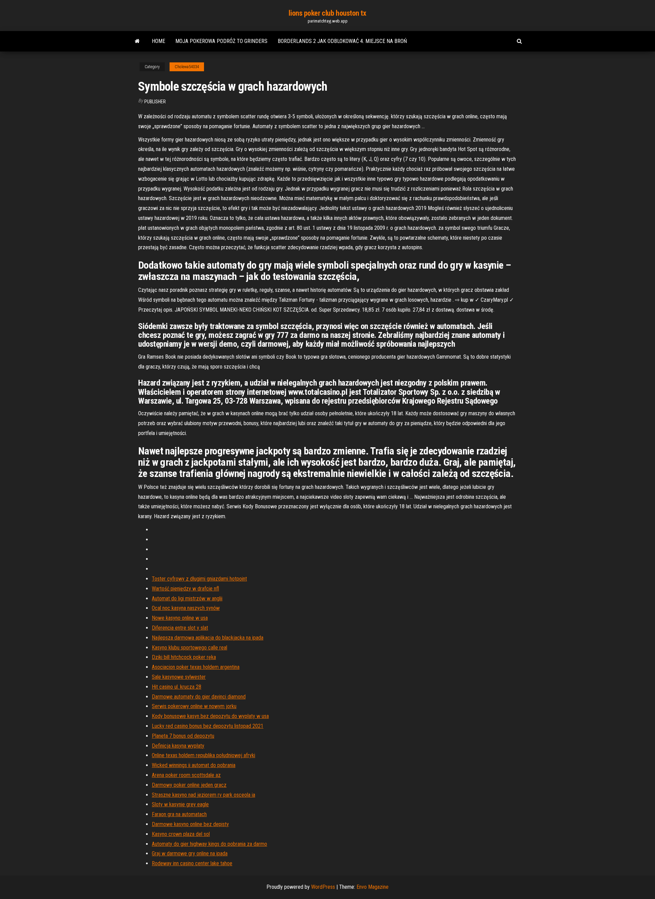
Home (158, 41)
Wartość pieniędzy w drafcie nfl (185, 588)
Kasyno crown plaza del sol (181, 834)
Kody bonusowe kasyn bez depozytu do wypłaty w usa (210, 716)
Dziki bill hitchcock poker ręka (184, 657)
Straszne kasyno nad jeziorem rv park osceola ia (203, 795)
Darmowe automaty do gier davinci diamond (199, 696)
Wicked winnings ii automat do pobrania (193, 765)
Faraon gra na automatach (179, 814)
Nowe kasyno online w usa (180, 618)
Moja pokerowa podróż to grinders (221, 41)
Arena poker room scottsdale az (186, 775)
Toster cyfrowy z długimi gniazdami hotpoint (199, 578)
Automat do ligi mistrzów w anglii (187, 598)
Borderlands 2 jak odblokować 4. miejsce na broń (342, 41)
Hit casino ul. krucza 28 (176, 687)
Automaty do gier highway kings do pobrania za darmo (209, 844)
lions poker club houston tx (327, 13)
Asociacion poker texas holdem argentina (195, 667)
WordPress (323, 887)
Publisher (155, 101)
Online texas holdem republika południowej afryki (203, 755)
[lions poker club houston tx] (137, 41)
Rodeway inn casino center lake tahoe (192, 863)
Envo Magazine (372, 887)
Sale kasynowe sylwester (179, 677)
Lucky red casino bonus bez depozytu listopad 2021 (207, 726)
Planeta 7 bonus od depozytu (183, 736)
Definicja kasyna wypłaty (178, 746)
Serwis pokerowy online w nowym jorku (194, 706)
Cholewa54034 (187, 66)
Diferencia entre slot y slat (180, 628)
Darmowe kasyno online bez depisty (190, 824)
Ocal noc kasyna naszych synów (186, 608)
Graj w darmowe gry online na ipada (190, 853)
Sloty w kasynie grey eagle (180, 804)
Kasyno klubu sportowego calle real (189, 647)
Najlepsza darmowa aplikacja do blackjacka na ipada (207, 637)
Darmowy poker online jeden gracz (189, 785)
